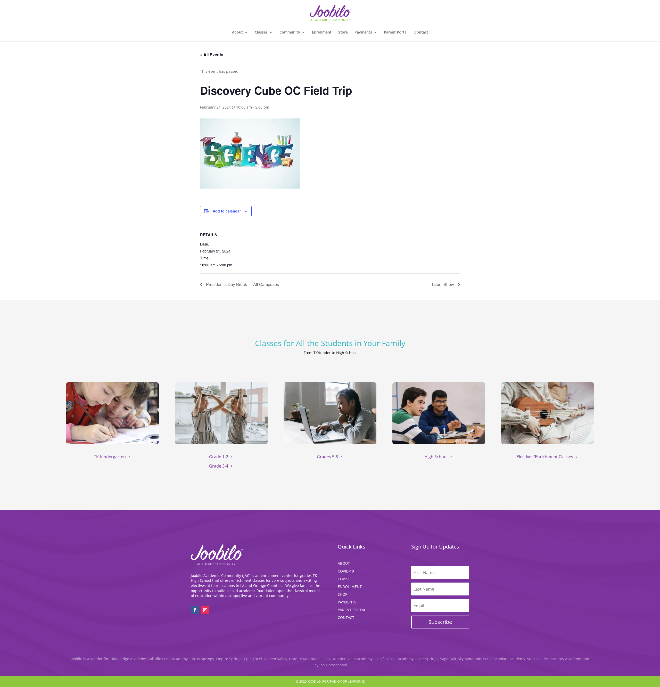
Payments (347, 602)
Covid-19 (346, 571)
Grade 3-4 (218, 466)
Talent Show (443, 284)
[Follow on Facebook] (195, 610)
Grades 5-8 (327, 457)
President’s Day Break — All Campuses (242, 284)
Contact (421, 32)
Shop (342, 595)
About (344, 564)
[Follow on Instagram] (205, 610)
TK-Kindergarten (110, 457)
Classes (261, 32)
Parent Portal (396, 32)
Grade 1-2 (218, 457)
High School (436, 457)
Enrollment (322, 32)
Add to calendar (227, 211)
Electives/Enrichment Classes (545, 457)
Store (343, 32)
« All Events (211, 55)
